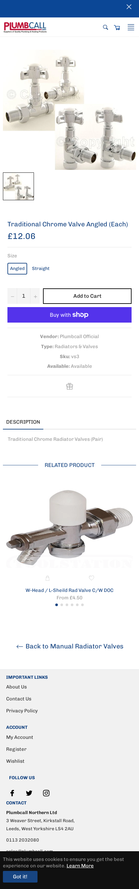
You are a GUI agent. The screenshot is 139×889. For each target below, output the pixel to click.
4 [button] (72, 605)
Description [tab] (23, 422)
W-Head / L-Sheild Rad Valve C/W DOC (69, 590)
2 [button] (61, 605)
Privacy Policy (22, 711)
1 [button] (56, 605)
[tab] (53, 422)
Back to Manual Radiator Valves (73, 646)
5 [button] (77, 605)
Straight (40, 268)
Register (16, 749)
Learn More (80, 866)
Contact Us (18, 699)
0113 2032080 (22, 840)
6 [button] (82, 605)
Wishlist (15, 761)
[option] (69, 545)
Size (12, 256)
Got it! (20, 876)
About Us (16, 687)
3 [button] (67, 605)
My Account (19, 737)
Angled (17, 268)
